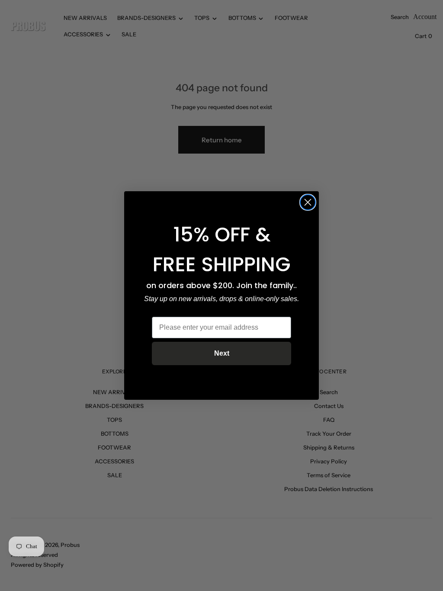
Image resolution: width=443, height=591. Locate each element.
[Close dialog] (307, 202)
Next (221, 353)
